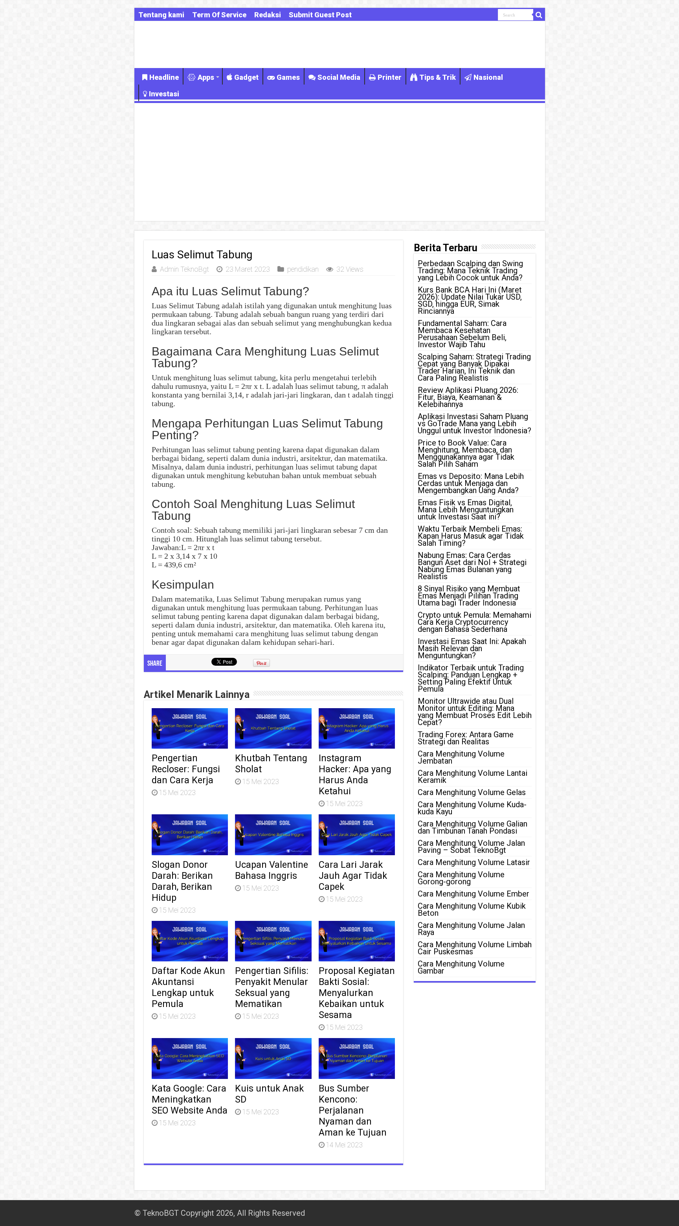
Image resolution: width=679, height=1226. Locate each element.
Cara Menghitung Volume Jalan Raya (471, 928)
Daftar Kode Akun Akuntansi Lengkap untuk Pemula (188, 987)
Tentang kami (161, 15)
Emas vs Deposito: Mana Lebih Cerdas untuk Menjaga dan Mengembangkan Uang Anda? (471, 483)
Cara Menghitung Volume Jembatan (461, 757)
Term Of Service (219, 15)
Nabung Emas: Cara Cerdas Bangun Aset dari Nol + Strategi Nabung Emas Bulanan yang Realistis (472, 565)
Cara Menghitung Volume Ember (473, 893)
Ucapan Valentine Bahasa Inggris (271, 870)
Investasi (164, 94)
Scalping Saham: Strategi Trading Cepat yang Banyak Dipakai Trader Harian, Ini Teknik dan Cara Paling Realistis (474, 367)
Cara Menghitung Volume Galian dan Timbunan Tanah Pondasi (472, 827)
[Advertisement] (339, 162)
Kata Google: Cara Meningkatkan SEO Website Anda (190, 1099)
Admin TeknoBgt (184, 269)
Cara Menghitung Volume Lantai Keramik (472, 776)
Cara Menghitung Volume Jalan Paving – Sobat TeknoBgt (471, 846)
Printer (390, 77)
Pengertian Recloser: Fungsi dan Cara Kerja (186, 769)
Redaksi (267, 15)
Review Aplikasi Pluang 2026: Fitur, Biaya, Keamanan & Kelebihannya (468, 397)
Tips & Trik (437, 77)
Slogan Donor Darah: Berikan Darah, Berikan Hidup (182, 881)
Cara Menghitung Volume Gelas (472, 792)
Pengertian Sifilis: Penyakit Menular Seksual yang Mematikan (271, 987)
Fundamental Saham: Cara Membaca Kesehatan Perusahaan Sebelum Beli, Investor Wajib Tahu (462, 333)
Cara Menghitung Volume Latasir (474, 862)
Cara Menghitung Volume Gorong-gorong (461, 878)
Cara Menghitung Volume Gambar (461, 967)
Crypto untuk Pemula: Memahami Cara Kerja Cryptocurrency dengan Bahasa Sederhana (474, 622)
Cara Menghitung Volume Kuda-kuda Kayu (472, 808)
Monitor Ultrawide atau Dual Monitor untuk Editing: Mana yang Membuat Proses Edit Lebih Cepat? (475, 711)
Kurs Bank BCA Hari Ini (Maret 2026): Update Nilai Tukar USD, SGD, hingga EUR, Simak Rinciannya (470, 300)
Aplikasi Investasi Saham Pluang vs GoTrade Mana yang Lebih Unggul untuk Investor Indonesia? (474, 423)
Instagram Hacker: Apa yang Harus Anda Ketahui (355, 775)
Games (288, 77)
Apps (206, 77)
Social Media (338, 77)
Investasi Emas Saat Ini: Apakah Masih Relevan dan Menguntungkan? (472, 648)
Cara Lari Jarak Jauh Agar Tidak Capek (353, 875)
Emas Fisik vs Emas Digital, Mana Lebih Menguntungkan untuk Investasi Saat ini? (466, 509)
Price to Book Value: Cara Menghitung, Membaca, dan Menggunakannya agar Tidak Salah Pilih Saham (466, 453)
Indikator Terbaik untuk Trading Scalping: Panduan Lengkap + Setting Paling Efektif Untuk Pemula (471, 678)
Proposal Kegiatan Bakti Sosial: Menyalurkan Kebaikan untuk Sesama (357, 992)
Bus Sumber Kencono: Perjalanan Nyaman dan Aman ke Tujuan (353, 1110)
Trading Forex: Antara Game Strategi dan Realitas (466, 738)
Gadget (246, 77)
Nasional (488, 77)
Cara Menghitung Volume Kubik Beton (472, 909)
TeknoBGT (161, 1213)
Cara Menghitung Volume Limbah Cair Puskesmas (475, 948)
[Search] (539, 15)
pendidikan (303, 269)
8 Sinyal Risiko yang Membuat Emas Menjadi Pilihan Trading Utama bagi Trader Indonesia (469, 595)
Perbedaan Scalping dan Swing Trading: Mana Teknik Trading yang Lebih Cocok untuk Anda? (470, 270)
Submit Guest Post (320, 15)
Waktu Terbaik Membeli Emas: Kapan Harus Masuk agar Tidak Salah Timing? (471, 536)
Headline (164, 77)
